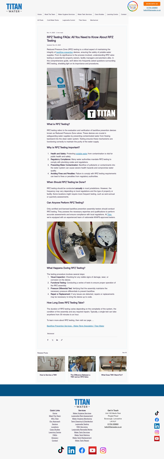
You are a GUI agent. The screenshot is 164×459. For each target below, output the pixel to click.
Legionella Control (69, 20)
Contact (55, 441)
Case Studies (55, 430)
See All (124, 352)
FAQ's (55, 435)
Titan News (82, 20)
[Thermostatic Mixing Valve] (113, 364)
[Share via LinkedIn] (57, 340)
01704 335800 (152, 8)
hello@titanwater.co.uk (152, 10)
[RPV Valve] (82, 364)
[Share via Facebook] (48, 340)
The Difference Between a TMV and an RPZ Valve (80, 376)
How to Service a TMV (48, 375)
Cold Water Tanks (53, 20)
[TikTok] (157, 413)
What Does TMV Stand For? (112, 375)
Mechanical (94, 20)
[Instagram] (157, 432)
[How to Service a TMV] (51, 364)
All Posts (40, 20)
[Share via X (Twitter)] (52, 340)
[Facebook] (157, 419)
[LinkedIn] (157, 426)
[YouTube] (157, 438)
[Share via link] (62, 340)
